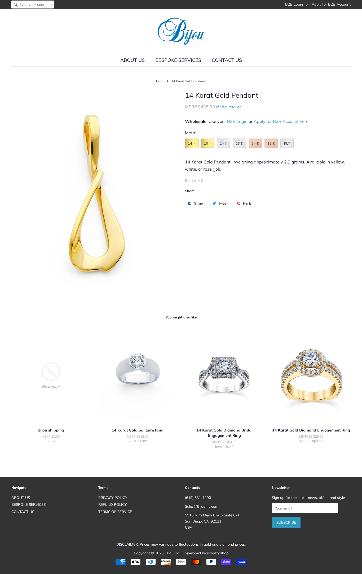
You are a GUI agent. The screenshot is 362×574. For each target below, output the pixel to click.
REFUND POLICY (112, 504)
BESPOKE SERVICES (178, 60)
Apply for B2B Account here (281, 121)
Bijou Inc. (172, 553)
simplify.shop (217, 553)
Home (159, 81)
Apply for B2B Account (331, 4)
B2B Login (294, 4)
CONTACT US (227, 60)
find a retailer (229, 107)
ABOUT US (132, 60)
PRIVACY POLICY (112, 497)
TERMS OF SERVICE (115, 511)
